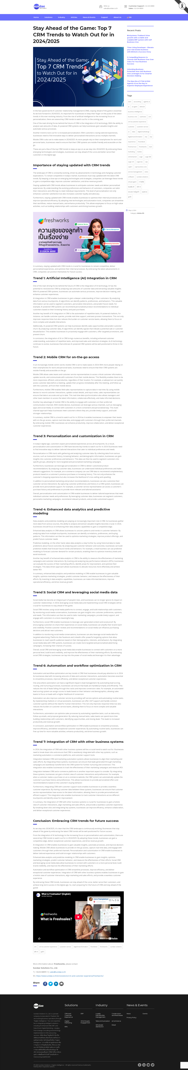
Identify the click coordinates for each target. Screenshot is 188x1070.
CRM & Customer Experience (48, 947)
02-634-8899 (138, 8)
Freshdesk (94, 947)
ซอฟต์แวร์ (131, 187)
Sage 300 (148, 157)
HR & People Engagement (85, 1022)
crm (35, 947)
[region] (28, 1053)
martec (139, 152)
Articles (74, 17)
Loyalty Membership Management (100, 1015)
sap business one (141, 167)
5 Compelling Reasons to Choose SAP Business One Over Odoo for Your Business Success (140, 60)
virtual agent (132, 182)
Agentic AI (147, 102)
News (129, 1013)
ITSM (150, 147)
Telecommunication (103, 1021)
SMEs (146, 172)
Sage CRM (131, 162)
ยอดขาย (144, 192)
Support (104, 17)
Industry (61, 17)
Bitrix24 (142, 107)
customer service (65, 947)
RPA (66, 1027)
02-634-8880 (149, 6)
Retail (114, 1025)
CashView (143, 117)
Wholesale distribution (100, 1026)
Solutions (48, 17)
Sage (141, 157)
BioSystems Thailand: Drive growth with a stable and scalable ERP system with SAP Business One (139, 39)
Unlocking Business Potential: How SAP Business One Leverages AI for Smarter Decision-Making (139, 72)
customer (131, 127)
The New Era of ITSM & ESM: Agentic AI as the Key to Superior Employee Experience (140, 83)
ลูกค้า (42, 952)
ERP (146, 137)
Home (36, 17)
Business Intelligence (135, 112)
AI (128, 107)
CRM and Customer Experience (69, 1015)
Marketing (131, 152)
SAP (146, 162)
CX (128, 132)
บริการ (36, 952)
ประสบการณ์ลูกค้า (133, 192)
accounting (137, 102)
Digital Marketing (68, 1022)
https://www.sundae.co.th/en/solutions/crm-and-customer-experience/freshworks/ (70, 976)
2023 (129, 102)
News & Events (89, 17)
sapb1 (130, 167)
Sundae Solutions (116, 947)
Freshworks (104, 947)
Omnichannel (132, 157)
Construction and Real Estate (117, 1014)
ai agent (134, 107)
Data (133, 132)
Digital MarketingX (143, 132)
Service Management (135, 172)
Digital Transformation (81, 947)
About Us (117, 17)
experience (132, 142)
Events (145, 1013)
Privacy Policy (131, 1017)
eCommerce (116, 1021)
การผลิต (141, 182)
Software (131, 177)
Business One (132, 117)
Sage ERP (140, 162)
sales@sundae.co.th (111, 8)
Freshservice (132, 147)
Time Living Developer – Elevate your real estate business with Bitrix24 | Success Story (140, 50)
